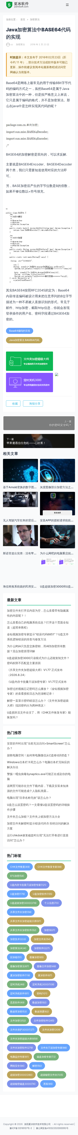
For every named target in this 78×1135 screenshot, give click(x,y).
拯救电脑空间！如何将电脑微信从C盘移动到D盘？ (38, 755)
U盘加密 (17, 893)
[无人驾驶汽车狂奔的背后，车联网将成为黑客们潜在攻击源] (20, 499)
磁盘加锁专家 (46, 1056)
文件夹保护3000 (22, 1029)
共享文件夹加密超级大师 (25, 921)
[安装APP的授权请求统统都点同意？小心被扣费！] (57, 513)
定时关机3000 (43, 984)
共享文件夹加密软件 (23, 930)
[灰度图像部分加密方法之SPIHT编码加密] (57, 476)
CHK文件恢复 (20, 866)
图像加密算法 (19, 966)
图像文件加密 (46, 966)
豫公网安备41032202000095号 (52, 1128)
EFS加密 (17, 875)
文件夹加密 (51, 1029)
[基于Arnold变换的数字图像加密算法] (20, 476)
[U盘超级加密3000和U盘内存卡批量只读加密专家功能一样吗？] (57, 562)
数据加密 (39, 1002)
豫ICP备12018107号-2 (21, 1128)
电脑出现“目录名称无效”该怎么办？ (29, 797)
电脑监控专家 (19, 1056)
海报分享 (34, 403)
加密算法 (35, 19)
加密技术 (18, 939)
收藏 (15, 403)
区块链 (16, 957)
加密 (49, 930)
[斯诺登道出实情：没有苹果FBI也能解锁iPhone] (20, 535)
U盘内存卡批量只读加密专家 (28, 884)
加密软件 (42, 948)
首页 (22, 19)
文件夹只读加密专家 (54, 1047)
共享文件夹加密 (20, 912)
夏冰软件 (45, 975)
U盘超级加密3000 (23, 902)
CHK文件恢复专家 (50, 866)
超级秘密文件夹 (51, 1074)
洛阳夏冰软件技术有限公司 (37, 1124)
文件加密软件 (44, 1020)
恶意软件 (17, 1002)
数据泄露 (42, 1011)
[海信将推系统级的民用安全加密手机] (20, 575)
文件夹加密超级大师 (24, 1038)
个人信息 (51, 902)
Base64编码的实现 (19, 330)
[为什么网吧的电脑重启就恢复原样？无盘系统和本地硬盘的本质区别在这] (57, 537)
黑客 (48, 1083)
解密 (37, 1065)
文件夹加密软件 (21, 1047)
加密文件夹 (42, 939)
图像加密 (37, 957)
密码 (42, 993)
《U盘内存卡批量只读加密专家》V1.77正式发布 (37, 681)
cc (12, 44)
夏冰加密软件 (20, 975)
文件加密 (18, 1020)
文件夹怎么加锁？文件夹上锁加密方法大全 (33, 816)
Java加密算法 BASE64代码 (24, 339)
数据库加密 (18, 1011)
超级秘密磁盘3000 (22, 1083)
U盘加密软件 (42, 893)
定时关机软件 (19, 993)
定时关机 (17, 984)
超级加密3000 (21, 1074)
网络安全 (17, 1065)
